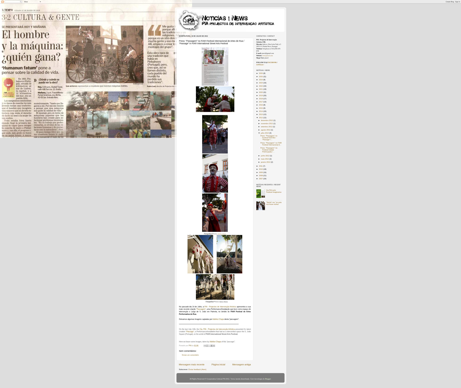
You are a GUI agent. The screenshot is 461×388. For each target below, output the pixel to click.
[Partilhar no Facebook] (211, 346)
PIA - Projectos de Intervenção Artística (220, 307)
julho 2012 (265, 133)
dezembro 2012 (267, 120)
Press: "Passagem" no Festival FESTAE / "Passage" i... (268, 138)
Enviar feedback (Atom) (197, 369)
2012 (261, 118)
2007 (261, 179)
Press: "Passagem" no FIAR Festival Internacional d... (271, 144)
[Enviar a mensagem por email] (205, 346)
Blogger (268, 379)
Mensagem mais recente (191, 364)
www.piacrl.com (267, 55)
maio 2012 (265, 159)
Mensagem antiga (241, 364)
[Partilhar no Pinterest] (214, 346)
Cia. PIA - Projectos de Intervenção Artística (217, 329)
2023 (261, 83)
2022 (261, 86)
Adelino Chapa (218, 319)
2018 (261, 99)
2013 (261, 114)
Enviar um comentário (190, 355)
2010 (261, 169)
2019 (261, 95)
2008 (261, 175)
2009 (261, 172)
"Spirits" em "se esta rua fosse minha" (274, 203)
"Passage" (190, 332)
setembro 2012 (267, 127)
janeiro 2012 (266, 162)
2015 (261, 108)
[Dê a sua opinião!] (207, 346)
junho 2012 (265, 156)
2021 (261, 89)
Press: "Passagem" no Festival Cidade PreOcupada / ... (268, 150)
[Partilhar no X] (209, 346)
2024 (261, 80)
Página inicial (218, 364)
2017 (261, 102)
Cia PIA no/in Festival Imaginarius (273, 191)
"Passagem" (201, 309)
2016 (261, 105)
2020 (261, 92)
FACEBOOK (272, 62)
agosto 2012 (266, 130)
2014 (261, 111)
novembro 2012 (267, 123)
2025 (261, 76)
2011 (261, 166)
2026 (261, 73)
